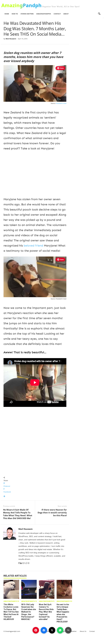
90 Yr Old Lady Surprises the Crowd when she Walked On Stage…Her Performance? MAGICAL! (28, 611)
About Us (83, 631)
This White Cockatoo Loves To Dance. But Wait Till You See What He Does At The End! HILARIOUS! (11, 611)
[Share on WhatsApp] (60, 630)
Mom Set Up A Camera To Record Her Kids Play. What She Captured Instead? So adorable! (46, 611)
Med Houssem (11, 39)
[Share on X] (52, 630)
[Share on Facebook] (44, 630)
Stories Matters (27, 14)
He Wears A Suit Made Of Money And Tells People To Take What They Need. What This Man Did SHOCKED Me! (17, 514)
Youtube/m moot (61, 103)
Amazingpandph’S (43, 14)
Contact (57, 14)
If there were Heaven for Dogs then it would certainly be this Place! (52, 512)
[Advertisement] (35, 173)
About (66, 14)
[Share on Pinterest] (35, 630)
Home (6, 14)
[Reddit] (26, 563)
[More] (35, 496)
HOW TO (15, 14)
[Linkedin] (21, 563)
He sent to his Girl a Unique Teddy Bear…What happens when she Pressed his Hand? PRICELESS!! (63, 613)
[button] (99, 14)
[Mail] (23, 563)
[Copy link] (68, 630)
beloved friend (33, 245)
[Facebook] (19, 563)
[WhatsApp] (28, 563)
